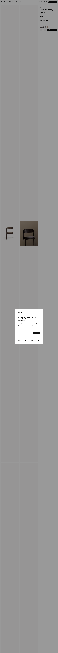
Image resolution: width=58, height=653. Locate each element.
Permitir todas (37, 333)
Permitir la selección (29, 333)
